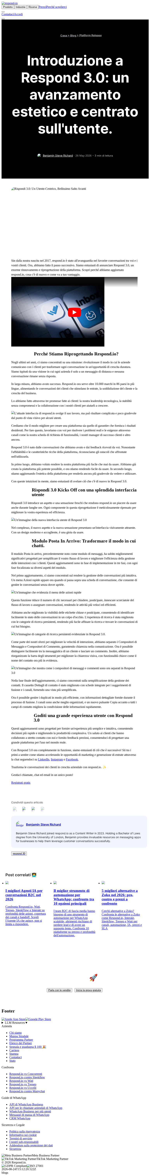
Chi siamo (15, 1032)
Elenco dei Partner (20, 1043)
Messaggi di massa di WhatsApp (29, 1114)
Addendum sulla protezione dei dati (31, 1145)
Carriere (14, 1050)
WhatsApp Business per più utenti (30, 1111)
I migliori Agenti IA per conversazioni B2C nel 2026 (23, 895)
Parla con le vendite (59, 990)
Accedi (18, 14)
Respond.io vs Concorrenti (25, 1073)
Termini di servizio (20, 1138)
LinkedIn (43, 759)
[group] (74, 1022)
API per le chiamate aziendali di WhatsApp (35, 1107)
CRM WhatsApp (19, 1118)
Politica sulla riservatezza (24, 1131)
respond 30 (19, 853)
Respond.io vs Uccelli (22, 1087)
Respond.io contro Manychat (27, 1091)
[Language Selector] (3, 11)
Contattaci (8, 14)
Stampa (13, 1053)
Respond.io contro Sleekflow (27, 1077)
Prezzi (42, 7)
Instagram (57, 759)
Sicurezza (15, 1148)
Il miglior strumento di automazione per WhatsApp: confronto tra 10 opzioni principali (74, 897)
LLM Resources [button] (16, 1022)
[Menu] (3, 18)
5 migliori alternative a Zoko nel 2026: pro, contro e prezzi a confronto (120, 897)
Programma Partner (21, 1039)
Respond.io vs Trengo (22, 1084)
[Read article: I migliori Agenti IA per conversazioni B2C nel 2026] (7, 883)
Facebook (72, 759)
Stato (12, 1060)
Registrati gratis (20, 782)
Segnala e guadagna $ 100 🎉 (27, 1046)
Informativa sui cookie (23, 1134)
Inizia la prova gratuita (88, 990)
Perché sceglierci (56, 7)
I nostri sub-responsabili (23, 1141)
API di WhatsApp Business (26, 1104)
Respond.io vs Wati (21, 1080)
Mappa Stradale (19, 1036)
